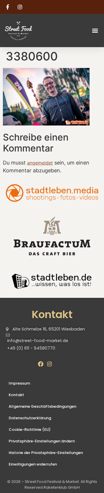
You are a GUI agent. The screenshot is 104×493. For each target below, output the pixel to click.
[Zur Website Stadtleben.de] (52, 280)
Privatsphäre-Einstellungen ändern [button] (42, 441)
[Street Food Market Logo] (28, 30)
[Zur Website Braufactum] (52, 235)
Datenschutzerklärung (30, 418)
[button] (95, 30)
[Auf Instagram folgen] (21, 7)
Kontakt (16, 395)
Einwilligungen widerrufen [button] (33, 464)
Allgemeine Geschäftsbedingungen (42, 406)
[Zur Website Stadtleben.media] (52, 193)
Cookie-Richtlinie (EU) (30, 429)
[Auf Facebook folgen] (8, 7)
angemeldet (40, 163)
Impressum (19, 383)
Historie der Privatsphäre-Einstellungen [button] (46, 452)
